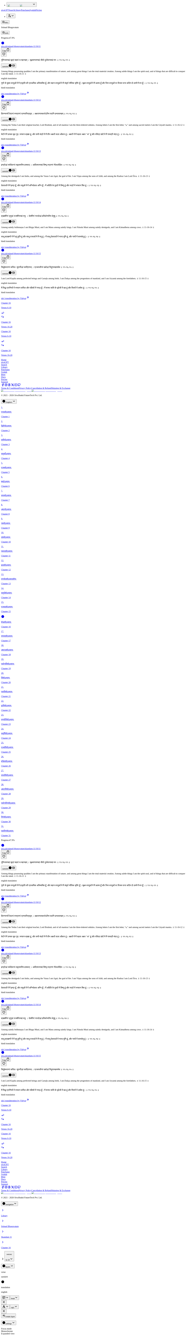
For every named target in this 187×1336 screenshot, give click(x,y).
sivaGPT (5, 10)
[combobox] (9, 1256)
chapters (8, 402)
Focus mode (6, 1329)
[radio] (2, 1283)
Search (12, 10)
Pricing (39, 10)
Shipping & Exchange (60, 388)
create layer (10, 1317)
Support (4, 382)
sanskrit (5, 67)
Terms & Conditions (10, 388)
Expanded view (8, 1333)
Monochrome (7, 1331)
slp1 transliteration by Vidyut (13, 94)
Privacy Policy (25, 388)
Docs (3, 377)
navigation (9, 1204)
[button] (93, 54)
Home (3, 360)
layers (7, 1267)
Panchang (25, 10)
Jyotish (33, 10)
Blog (3, 374)
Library (18, 10)
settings (8, 1324)
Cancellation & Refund (41, 388)
